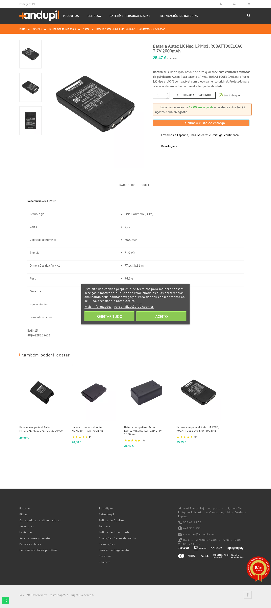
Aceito (161, 316)
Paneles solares (30, 544)
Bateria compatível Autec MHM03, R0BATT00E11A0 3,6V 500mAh (198, 428)
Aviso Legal (106, 514)
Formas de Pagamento (114, 550)
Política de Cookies (111, 520)
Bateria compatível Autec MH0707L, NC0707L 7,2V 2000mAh (41, 428)
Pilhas (23, 514)
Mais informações (98, 306)
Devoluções (107, 544)
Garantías (105, 556)
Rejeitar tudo (109, 316)
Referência (34, 201)
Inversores (26, 526)
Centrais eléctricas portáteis (38, 550)
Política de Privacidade (114, 532)
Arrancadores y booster (35, 538)
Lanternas (26, 532)
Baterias (24, 508)
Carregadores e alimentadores (40, 520)
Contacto (105, 562)
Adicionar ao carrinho (194, 95)
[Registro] (235, 4)
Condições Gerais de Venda (117, 538)
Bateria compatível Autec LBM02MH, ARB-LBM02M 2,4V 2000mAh (143, 430)
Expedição (106, 508)
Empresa (104, 526)
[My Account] (221, 4)
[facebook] (248, 595)
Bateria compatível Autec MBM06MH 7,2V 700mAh (87, 428)
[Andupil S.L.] (39, 15)
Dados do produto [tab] (135, 185)
